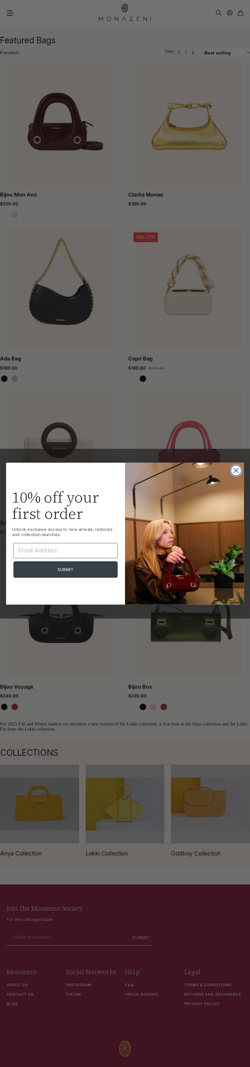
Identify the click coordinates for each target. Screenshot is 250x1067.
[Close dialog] (236, 470)
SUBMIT (66, 569)
